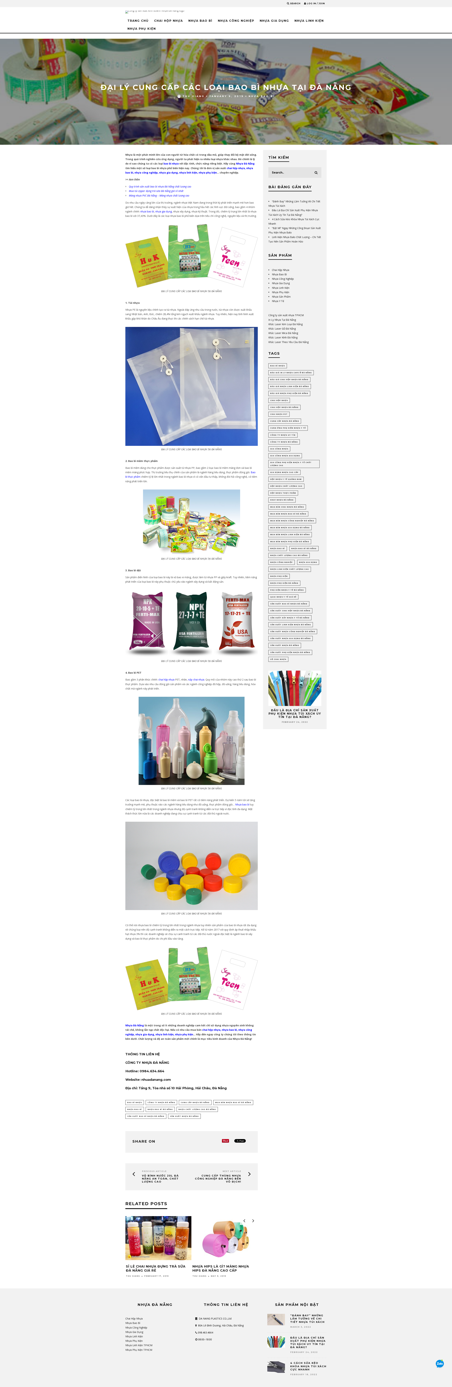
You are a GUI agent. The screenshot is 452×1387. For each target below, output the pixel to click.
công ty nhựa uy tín (283, 435)
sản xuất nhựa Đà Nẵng (184, 1116)
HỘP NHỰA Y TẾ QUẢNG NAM (286, 479)
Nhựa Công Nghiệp (236, 20)
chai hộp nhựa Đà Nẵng (284, 407)
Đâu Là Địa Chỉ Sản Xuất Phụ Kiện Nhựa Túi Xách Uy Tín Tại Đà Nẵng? (308, 1342)
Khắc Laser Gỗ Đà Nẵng (282, 328)
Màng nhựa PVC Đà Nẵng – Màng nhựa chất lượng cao (159, 195)
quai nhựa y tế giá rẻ (283, 597)
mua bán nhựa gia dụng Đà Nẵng (290, 527)
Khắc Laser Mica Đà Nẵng (283, 333)
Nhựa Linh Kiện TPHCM (138, 1345)
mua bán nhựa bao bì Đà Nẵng (233, 1102)
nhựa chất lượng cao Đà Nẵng (197, 1109)
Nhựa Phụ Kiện (141, 28)
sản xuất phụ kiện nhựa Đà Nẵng (290, 652)
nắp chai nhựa (196, 679)
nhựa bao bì (147, 211)
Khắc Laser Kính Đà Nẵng (283, 337)
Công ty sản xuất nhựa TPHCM (286, 315)
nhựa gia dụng (168, 172)
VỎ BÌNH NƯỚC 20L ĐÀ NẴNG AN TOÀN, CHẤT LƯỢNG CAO (160, 1178)
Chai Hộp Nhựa (168, 20)
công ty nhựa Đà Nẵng (161, 1102)
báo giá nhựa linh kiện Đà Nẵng (289, 386)
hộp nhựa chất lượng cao (286, 486)
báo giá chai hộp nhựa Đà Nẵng (289, 379)
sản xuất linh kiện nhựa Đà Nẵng (290, 624)
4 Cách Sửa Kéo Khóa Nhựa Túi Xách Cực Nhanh (295, 712)
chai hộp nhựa (236, 168)
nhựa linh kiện (188, 172)
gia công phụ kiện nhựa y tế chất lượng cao (291, 463)
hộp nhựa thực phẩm (283, 493)
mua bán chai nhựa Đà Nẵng (287, 507)
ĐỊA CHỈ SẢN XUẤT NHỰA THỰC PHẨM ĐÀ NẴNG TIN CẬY (220, 1268)
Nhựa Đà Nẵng (245, 163)
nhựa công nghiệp (146, 172)
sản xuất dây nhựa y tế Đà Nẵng (290, 618)
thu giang (194, 96)
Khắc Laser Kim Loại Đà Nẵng (285, 324)
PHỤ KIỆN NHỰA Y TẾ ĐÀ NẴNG (287, 590)
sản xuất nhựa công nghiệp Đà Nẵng (292, 631)
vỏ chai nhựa (278, 659)
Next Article (232, 1171)
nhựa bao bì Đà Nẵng (160, 1109)
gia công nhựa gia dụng (285, 455)
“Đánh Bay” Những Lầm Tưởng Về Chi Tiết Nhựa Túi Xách (307, 1318)
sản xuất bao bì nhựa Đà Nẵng (145, 1116)
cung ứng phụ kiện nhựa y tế (288, 428)
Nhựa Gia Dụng (274, 20)
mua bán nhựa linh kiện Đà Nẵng (290, 534)
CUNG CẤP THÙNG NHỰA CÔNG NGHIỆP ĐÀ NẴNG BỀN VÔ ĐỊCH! (218, 1178)
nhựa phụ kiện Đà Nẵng (284, 583)
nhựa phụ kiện (208, 172)
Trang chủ (138, 20)
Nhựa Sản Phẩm (281, 296)
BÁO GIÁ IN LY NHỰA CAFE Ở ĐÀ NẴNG (291, 372)
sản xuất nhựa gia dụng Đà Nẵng (290, 638)
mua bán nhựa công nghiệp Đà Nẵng (292, 521)
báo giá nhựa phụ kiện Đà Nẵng (289, 393)
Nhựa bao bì (242, 804)
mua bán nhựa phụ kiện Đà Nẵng (289, 541)
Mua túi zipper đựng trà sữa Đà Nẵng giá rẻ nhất (156, 191)
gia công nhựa (279, 449)
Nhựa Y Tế (278, 301)
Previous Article (154, 1171)
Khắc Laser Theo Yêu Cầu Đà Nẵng (288, 342)
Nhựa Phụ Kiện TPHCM (138, 1349)
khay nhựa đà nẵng (282, 500)
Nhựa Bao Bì (200, 20)
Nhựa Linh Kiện (309, 20)
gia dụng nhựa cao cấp (284, 472)
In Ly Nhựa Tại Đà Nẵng (282, 319)
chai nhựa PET (279, 414)
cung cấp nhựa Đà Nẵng (195, 1102)
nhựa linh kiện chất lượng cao (289, 569)
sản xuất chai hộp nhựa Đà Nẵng (290, 610)
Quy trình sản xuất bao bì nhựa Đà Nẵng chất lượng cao (160, 186)
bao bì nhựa (171, 163)
